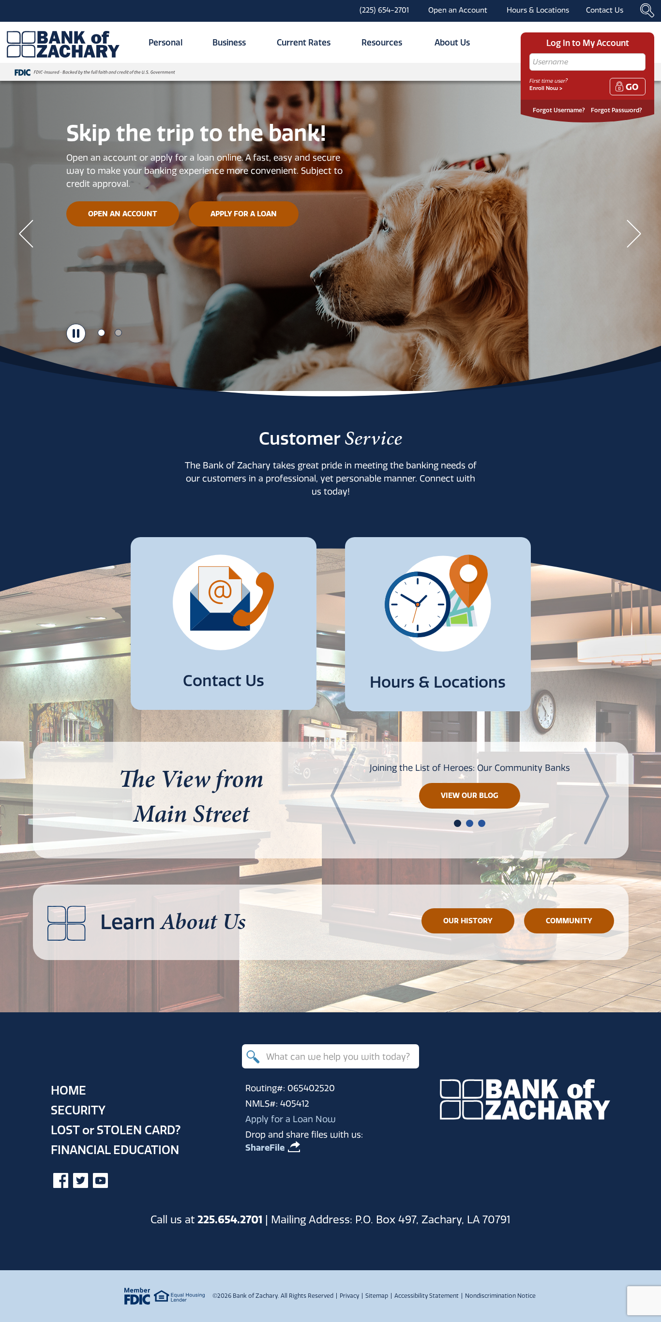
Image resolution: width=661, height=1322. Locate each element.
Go (632, 86)
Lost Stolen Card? (115, 1130)
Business (229, 42)
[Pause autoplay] (76, 333)
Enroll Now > (545, 88)
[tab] (101, 332)
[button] (457, 823)
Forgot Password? (616, 110)
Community (569, 920)
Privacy (349, 1295)
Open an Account (457, 10)
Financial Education (115, 1149)
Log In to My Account (587, 43)
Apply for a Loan (243, 213)
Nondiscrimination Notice (500, 1295)
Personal (165, 42)
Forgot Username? (559, 110)
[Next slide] (634, 233)
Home (68, 1090)
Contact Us (604, 10)
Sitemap (376, 1295)
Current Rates (303, 42)
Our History (468, 920)
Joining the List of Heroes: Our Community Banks (470, 767)
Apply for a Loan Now (290, 1119)
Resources (381, 42)
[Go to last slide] (27, 233)
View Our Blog (469, 795)
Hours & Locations (538, 10)
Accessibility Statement (426, 1295)
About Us (452, 42)
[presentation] (343, 796)
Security (78, 1110)
